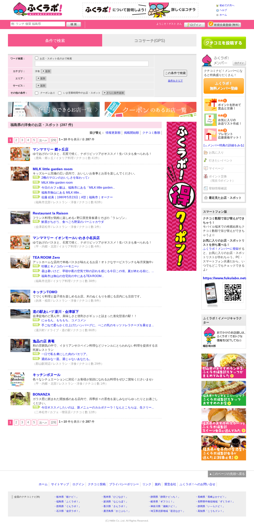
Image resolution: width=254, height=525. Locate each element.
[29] (53, 140)
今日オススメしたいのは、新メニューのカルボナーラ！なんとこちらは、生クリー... (97, 407)
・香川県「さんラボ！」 (114, 506)
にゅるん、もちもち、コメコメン (63, 320)
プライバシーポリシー (124, 484)
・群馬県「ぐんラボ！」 (67, 506)
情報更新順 (113, 132)
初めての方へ (227, 5)
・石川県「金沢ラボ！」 (67, 511)
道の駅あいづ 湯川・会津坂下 (56, 312)
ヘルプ (223, 10)
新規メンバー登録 (224, 24)
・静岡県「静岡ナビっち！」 (164, 496)
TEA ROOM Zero (46, 257)
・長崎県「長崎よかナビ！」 (211, 496)
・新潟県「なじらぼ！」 (114, 501)
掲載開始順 (131, 132)
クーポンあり (47, 92)
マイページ (216, 168)
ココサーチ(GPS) (149, 41)
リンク (146, 484)
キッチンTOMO (45, 292)
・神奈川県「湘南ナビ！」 (163, 506)
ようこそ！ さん (169, 23)
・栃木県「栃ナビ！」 (66, 496)
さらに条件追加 (115, 92)
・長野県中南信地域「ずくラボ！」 (215, 501)
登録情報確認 (218, 188)
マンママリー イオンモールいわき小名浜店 (66, 238)
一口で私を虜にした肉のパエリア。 (65, 354)
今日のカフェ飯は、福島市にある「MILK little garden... (78, 187)
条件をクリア (175, 80)
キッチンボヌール (47, 375)
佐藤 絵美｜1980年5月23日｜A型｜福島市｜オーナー (77, 197)
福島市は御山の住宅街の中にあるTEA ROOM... (72, 276)
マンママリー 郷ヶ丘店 (50, 149)
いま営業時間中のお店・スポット (81, 92)
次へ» (43, 140)
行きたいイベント (221, 160)
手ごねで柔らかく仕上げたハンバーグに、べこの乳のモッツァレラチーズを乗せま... (97, 325)
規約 (158, 484)
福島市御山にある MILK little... (61, 192)
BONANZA (41, 394)
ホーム (223, 14)
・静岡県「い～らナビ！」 (210, 506)
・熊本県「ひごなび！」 (114, 496)
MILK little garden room (52, 169)
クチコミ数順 (151, 132)
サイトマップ (60, 484)
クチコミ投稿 (97, 484)
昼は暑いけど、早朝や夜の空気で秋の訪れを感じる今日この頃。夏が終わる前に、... (97, 271)
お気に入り (216, 152)
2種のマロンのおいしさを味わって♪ (65, 177)
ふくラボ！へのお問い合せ (197, 484)
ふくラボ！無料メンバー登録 (224, 85)
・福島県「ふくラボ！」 (67, 501)
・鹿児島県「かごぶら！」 (116, 511)
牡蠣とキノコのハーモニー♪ (60, 266)
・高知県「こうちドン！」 (210, 511)
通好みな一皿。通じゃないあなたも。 (66, 359)
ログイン (194, 24)
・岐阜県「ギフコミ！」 (161, 501)
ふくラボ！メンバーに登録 (221, 248)
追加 (47, 71)
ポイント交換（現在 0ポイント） (222, 178)
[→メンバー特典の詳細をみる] (224, 145)
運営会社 (170, 484)
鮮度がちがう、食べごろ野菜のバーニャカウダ (72, 222)
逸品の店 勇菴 (44, 341)
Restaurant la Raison (50, 213)
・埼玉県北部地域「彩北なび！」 (166, 511)
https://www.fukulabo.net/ (225, 278)
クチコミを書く (223, 43)
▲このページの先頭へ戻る (227, 474)
